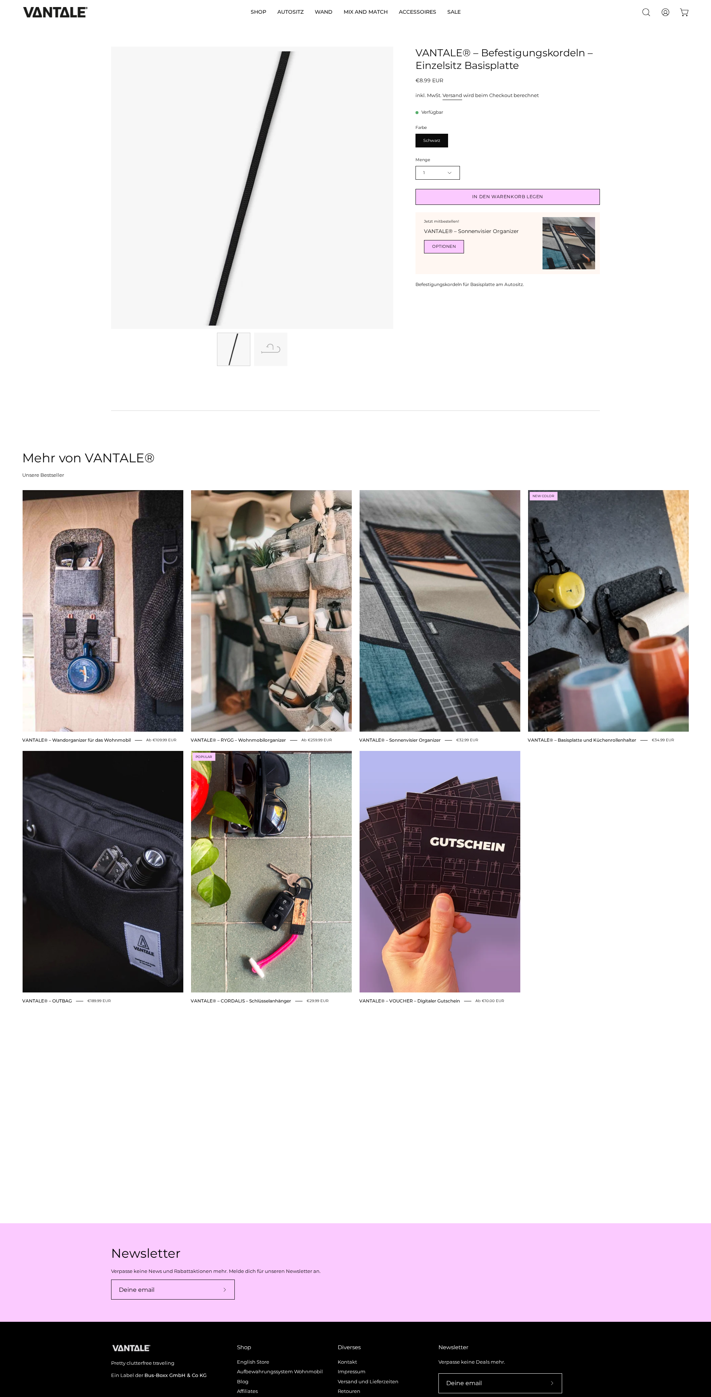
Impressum (351, 1371)
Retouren (349, 1391)
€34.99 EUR (663, 740)
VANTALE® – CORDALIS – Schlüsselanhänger (241, 1001)
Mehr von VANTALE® (88, 458)
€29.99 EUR (317, 1000)
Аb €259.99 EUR (316, 740)
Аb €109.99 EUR (161, 740)
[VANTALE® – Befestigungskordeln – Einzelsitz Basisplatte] (233, 349)
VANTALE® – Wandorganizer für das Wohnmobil (76, 740)
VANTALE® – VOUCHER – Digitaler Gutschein (409, 1001)
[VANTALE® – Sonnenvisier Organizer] (569, 243)
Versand (452, 95)
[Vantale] (55, 12)
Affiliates (247, 1391)
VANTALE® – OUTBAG (47, 1001)
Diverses (349, 1347)
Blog (242, 1381)
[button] (258, 12)
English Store (253, 1362)
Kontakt (347, 1362)
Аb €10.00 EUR (489, 1000)
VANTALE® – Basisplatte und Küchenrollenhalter (582, 740)
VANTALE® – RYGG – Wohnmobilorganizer (238, 740)
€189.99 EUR (99, 1000)
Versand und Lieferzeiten (368, 1381)
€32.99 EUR (467, 740)
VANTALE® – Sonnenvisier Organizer (471, 231)
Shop (244, 1347)
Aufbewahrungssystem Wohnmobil (280, 1371)
